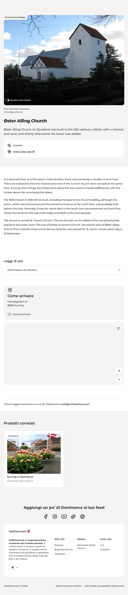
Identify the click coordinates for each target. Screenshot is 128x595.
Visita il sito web (22, 151)
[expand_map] (118, 328)
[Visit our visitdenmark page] (64, 516)
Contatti (104, 549)
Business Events (63, 549)
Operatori (59, 553)
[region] (64, 353)
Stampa (58, 545)
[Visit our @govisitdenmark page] (73, 516)
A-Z (102, 545)
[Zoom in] (119, 370)
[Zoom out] (119, 379)
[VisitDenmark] (19, 531)
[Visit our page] (55, 516)
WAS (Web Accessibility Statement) (104, 586)
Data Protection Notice (69, 586)
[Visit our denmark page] (45, 516)
